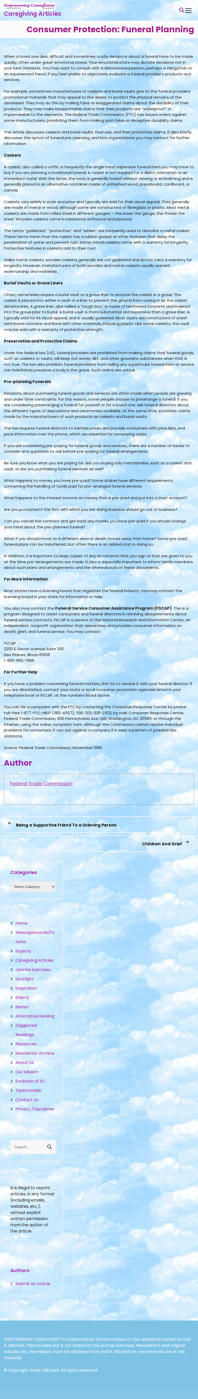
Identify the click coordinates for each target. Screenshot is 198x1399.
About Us (24, 1063)
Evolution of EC (30, 1081)
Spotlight (24, 979)
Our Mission (26, 1072)
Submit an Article (32, 1284)
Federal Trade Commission (41, 783)
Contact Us (26, 1100)
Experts (23, 951)
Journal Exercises (33, 970)
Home (21, 923)
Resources (26, 1044)
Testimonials (28, 1090)
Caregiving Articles (32, 14)
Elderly (22, 997)
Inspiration (26, 988)
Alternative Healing (34, 1016)
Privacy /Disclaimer (35, 1109)
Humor (22, 1007)
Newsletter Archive (34, 1053)
